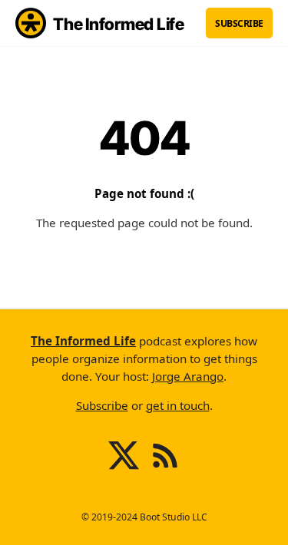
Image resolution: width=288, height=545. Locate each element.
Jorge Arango (187, 376)
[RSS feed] (165, 467)
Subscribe (239, 23)
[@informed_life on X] (123, 467)
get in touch (178, 405)
